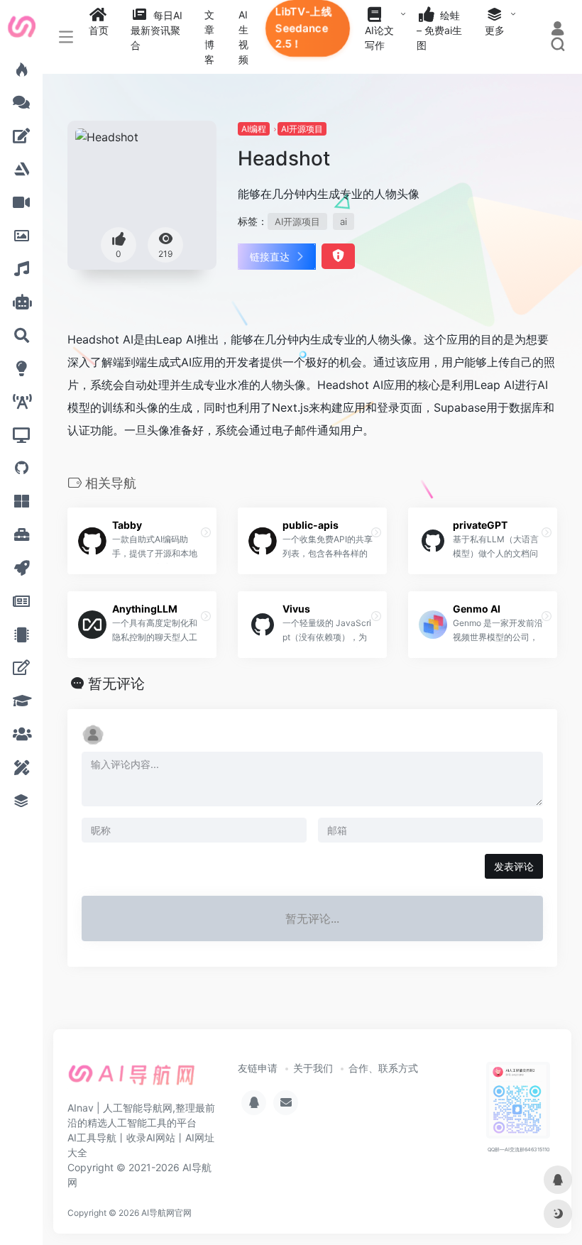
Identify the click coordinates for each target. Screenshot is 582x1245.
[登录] (557, 30)
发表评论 (514, 866)
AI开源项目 (302, 129)
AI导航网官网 (166, 1212)
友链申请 (258, 1068)
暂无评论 (116, 683)
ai (343, 221)
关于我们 (313, 1068)
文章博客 (209, 37)
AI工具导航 (91, 1137)
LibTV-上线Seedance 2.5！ (303, 27)
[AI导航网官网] (131, 1080)
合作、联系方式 (383, 1068)
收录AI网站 (150, 1137)
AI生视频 (243, 37)
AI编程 (253, 129)
